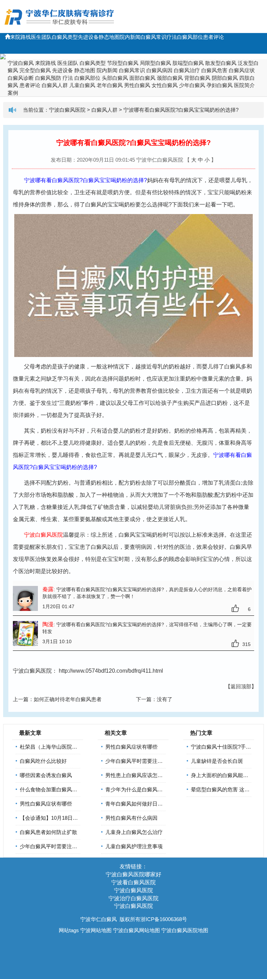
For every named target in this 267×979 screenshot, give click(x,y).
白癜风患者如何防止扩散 (48, 832)
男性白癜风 (137, 85)
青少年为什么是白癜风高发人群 (141, 789)
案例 (13, 93)
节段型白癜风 (122, 63)
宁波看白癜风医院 (133, 882)
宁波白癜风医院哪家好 (133, 874)
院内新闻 (130, 37)
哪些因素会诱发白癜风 (46, 775)
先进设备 (88, 37)
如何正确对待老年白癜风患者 (68, 699)
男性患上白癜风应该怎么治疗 (139, 775)
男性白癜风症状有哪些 (46, 804)
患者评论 (213, 37)
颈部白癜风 (170, 78)
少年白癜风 (192, 85)
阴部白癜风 (225, 78)
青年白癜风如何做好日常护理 (139, 804)
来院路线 (20, 37)
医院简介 (244, 85)
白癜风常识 (153, 37)
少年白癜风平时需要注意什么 (54, 846)
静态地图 (109, 37)
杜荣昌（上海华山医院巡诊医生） (59, 747)
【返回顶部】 (241, 686)
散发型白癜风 (220, 63)
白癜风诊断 (21, 78)
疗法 (172, 37)
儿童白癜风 (82, 85)
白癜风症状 (242, 70)
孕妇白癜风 (220, 85)
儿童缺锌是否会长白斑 (217, 761)
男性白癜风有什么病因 (131, 818)
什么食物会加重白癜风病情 (51, 789)
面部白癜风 (142, 78)
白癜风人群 (55, 85)
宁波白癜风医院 (67, 110)
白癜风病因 (159, 70)
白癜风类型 (65, 37)
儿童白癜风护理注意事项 (134, 846)
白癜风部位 (190, 37)
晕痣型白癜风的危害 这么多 (223, 789)
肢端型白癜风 (188, 63)
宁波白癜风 (21, 63)
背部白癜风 (197, 78)
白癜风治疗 (187, 70)
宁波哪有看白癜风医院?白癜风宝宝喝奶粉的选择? (180, 110)
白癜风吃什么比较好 (43, 761)
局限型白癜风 (155, 63)
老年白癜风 (110, 85)
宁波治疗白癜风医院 (133, 898)
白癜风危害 (214, 70)
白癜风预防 (48, 78)
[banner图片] (133, 56)
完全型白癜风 (35, 70)
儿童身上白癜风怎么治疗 (134, 832)
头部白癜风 (115, 78)
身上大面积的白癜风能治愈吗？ (227, 775)
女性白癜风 (165, 85)
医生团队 (41, 37)
